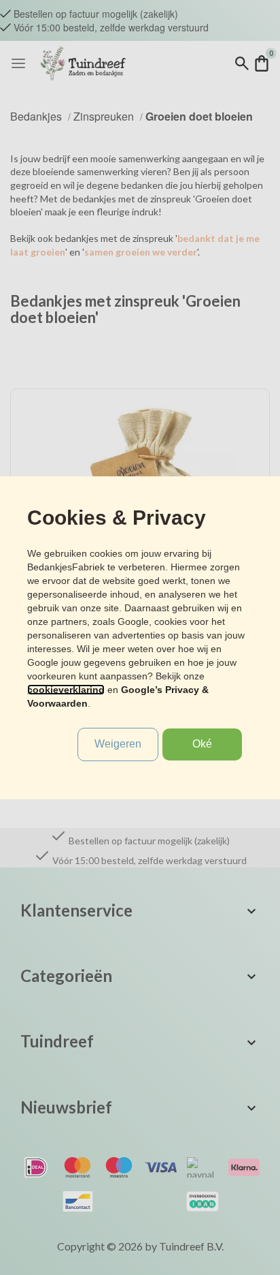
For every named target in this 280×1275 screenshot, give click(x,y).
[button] (202, 744)
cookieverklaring (66, 689)
